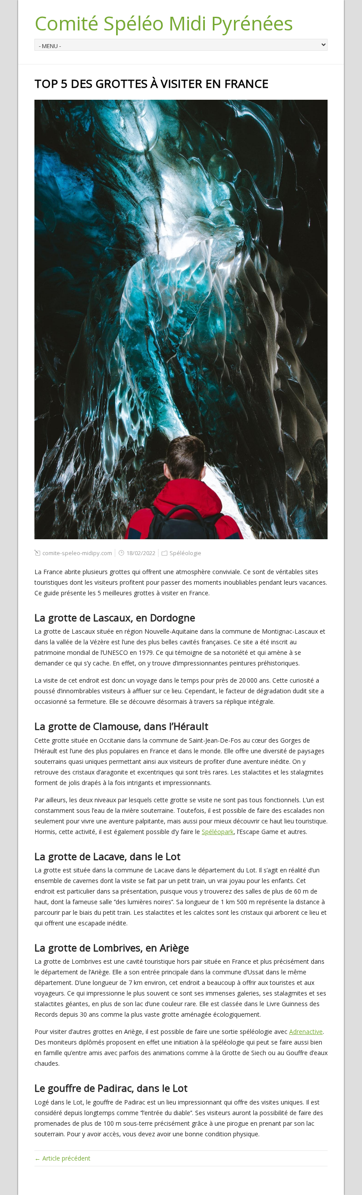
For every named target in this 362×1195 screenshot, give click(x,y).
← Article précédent (62, 1158)
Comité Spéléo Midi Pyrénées (163, 23)
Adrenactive (306, 1031)
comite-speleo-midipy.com (77, 553)
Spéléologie (185, 553)
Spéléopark (218, 831)
